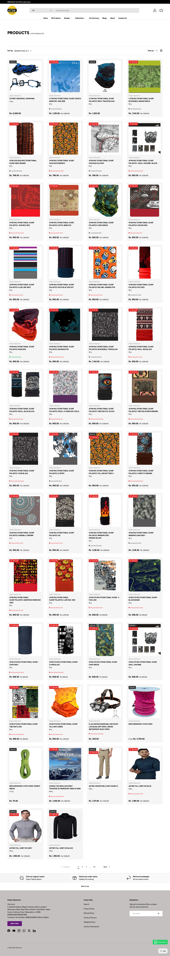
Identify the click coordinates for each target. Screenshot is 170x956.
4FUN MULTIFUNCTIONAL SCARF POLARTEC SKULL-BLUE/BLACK (21, 410)
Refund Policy (89, 913)
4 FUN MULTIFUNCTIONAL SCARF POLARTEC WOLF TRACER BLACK (101, 99)
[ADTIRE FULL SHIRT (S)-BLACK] (65, 826)
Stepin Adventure (17, 947)
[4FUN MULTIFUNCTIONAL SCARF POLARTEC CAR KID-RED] (145, 201)
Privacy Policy (89, 909)
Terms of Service (90, 918)
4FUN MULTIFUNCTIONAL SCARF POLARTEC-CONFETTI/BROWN (141, 472)
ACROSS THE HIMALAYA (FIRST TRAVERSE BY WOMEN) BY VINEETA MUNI (65, 787)
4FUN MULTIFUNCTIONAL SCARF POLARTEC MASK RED (21, 348)
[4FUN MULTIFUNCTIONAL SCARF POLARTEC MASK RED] (25, 325)
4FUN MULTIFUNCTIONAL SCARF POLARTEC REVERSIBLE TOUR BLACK (103, 348)
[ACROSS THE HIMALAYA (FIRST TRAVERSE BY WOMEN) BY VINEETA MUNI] (65, 764)
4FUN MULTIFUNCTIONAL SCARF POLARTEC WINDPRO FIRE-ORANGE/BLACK (101, 535)
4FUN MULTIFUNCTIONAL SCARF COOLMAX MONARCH (61, 161)
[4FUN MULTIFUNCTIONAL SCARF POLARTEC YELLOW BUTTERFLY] (105, 449)
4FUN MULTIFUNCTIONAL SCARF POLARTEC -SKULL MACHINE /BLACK (143, 161)
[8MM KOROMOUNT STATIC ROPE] (145, 702)
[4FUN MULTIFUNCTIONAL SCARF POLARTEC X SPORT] (65, 449)
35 (94, 867)
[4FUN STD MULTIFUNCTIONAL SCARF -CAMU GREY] (25, 640)
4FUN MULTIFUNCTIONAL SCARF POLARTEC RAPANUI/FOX (61, 348)
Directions (15, 923)
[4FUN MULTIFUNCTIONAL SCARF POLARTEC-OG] (65, 511)
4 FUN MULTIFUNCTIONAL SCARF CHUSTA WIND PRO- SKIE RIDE (65, 99)
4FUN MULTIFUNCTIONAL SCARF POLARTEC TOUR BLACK (21, 472)
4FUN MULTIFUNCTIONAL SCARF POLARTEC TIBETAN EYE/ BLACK (101, 410)
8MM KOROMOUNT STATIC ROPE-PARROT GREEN (24, 787)
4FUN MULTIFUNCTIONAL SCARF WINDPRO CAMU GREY (141, 534)
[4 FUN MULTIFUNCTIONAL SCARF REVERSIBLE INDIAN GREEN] (145, 77)
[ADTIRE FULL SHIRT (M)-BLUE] (145, 764)
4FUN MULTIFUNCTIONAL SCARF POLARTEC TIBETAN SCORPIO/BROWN (143, 410)
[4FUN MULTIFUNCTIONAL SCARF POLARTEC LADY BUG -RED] (65, 575)
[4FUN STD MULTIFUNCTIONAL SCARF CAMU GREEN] (105, 640)
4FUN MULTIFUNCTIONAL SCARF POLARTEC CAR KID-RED (141, 223)
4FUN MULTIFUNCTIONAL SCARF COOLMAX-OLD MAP (101, 161)
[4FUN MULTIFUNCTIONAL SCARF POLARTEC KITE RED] (145, 263)
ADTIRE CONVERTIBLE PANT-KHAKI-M (103, 786)
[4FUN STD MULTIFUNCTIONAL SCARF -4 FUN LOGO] (105, 575)
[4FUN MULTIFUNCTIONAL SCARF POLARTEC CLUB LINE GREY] (25, 263)
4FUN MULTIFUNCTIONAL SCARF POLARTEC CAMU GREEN (101, 223)
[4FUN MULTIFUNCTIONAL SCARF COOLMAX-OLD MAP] (105, 139)
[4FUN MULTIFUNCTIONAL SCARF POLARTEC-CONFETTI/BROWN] (145, 449)
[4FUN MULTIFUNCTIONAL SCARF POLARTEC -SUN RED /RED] (25, 201)
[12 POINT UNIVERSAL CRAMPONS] (25, 77)
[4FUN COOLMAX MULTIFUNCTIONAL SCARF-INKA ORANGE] (25, 139)
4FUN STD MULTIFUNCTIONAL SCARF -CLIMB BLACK (64, 663)
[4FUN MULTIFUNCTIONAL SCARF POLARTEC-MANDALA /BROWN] (25, 511)
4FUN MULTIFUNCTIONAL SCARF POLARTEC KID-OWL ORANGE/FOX (102, 286)
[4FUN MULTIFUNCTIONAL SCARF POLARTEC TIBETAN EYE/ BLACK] (105, 387)
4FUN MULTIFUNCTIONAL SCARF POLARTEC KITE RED (141, 286)
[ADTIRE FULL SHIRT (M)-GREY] (25, 826)
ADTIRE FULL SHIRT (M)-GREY (20, 848)
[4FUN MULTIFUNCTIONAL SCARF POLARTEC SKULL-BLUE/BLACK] (25, 387)
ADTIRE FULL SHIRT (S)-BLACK (61, 848)
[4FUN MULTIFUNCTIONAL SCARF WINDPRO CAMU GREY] (145, 511)
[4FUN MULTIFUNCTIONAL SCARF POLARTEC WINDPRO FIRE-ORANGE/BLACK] (105, 511)
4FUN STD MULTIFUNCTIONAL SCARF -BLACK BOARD (143, 598)
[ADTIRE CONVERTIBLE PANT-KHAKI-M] (105, 764)
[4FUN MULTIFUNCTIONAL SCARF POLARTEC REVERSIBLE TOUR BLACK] (105, 325)
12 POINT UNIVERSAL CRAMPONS (21, 98)
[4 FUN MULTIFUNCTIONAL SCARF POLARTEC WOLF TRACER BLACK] (105, 77)
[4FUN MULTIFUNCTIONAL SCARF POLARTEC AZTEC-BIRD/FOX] (65, 201)
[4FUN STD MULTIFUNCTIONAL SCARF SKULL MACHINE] (145, 640)
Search (86, 904)
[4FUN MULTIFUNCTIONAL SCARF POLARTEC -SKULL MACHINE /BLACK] (145, 139)
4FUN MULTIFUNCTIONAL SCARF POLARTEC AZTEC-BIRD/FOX (61, 223)
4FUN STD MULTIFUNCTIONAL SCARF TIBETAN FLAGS (23, 725)
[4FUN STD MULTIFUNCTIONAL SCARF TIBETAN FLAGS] (25, 702)
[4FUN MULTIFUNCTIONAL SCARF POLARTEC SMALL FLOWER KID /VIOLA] (65, 387)
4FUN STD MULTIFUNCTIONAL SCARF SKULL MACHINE (143, 663)
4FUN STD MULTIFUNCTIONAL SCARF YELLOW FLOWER (63, 725)
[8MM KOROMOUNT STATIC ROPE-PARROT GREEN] (25, 764)
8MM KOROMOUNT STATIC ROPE (141, 724)
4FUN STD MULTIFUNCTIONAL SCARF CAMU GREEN (103, 663)
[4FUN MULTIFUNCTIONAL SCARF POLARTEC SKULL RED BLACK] (145, 325)
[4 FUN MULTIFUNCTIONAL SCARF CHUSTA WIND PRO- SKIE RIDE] (65, 77)
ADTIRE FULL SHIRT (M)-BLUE (140, 786)
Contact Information (91, 926)
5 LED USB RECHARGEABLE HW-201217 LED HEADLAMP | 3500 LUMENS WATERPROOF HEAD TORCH (103, 726)
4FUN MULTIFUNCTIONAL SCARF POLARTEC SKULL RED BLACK (141, 348)
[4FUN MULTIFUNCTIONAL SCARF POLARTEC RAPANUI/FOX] (65, 325)
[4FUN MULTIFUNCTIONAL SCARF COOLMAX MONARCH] (65, 139)
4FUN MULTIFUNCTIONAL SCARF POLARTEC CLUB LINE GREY (21, 286)
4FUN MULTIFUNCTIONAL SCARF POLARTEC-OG (61, 534)
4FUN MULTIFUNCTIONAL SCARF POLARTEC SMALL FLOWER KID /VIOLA (64, 410)
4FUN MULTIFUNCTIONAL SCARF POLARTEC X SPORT (61, 472)
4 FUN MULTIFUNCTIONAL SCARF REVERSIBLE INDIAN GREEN (141, 99)
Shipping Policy (89, 922)
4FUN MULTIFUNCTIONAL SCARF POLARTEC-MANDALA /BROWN (21, 534)
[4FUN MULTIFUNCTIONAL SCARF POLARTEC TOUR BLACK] (25, 449)
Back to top (85, 886)
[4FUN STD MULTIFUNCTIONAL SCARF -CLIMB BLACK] (65, 640)
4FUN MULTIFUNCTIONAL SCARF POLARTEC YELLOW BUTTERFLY (101, 472)
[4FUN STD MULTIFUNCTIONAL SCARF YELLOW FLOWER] (65, 702)
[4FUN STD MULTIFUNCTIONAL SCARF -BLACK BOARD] (145, 575)
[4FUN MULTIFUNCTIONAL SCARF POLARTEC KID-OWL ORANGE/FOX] (105, 263)
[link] (65, 867)
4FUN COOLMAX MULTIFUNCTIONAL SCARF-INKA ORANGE (23, 161)
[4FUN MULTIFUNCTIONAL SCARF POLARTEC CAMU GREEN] (105, 201)
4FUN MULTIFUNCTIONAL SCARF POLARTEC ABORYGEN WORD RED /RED (25, 600)
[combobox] (84, 10)
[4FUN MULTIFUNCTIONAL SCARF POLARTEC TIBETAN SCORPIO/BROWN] (145, 387)
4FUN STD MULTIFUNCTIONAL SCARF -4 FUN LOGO (104, 598)
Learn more (26, 2)
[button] (161, 10)
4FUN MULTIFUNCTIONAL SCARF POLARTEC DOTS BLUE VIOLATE (61, 286)
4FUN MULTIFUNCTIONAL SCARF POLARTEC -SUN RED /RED (21, 223)
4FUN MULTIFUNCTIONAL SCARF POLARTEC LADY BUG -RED (62, 598)
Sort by (10, 51)
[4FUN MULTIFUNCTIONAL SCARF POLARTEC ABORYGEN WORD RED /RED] (25, 575)
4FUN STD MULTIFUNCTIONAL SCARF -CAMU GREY (24, 663)
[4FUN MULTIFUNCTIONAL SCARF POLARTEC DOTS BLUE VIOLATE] (65, 263)
